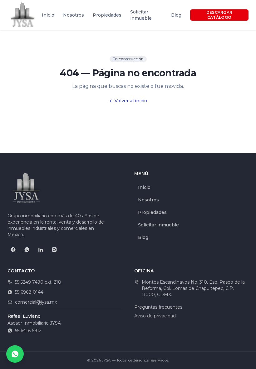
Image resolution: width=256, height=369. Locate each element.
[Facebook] (13, 249)
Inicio (48, 15)
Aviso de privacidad (155, 316)
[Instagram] (54, 249)
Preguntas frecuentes (158, 307)
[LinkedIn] (40, 249)
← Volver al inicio (128, 101)
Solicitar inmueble (141, 15)
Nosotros (73, 15)
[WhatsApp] (26, 249)
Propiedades (107, 15)
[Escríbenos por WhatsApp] (15, 354)
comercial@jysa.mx (36, 302)
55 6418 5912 (28, 330)
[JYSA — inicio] (22, 15)
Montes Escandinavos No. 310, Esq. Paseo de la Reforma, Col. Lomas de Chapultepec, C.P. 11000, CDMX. (193, 288)
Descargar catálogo (219, 15)
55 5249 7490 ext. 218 (38, 282)
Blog (176, 15)
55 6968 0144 (29, 292)
